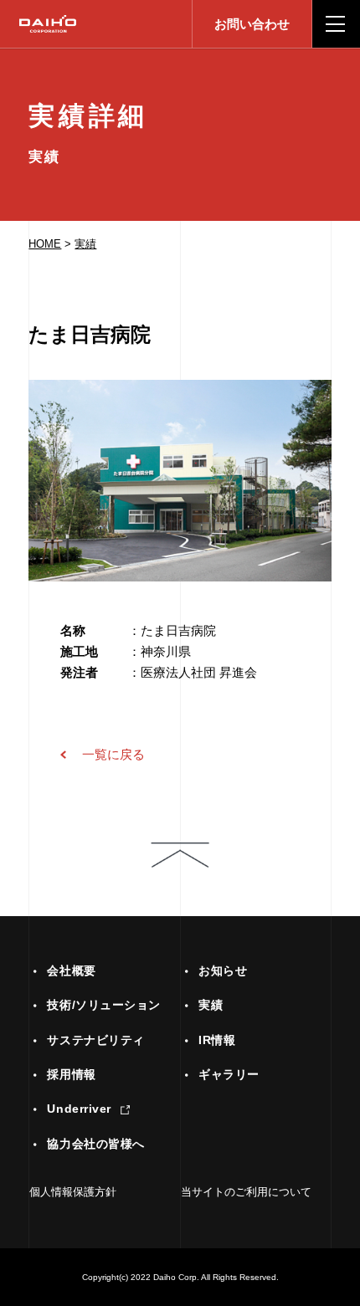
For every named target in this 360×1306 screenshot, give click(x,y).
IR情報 (216, 1040)
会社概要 (71, 971)
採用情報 (71, 1074)
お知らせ (222, 971)
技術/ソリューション (104, 1006)
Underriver (79, 1109)
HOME (44, 244)
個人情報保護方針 (72, 1192)
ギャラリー (229, 1074)
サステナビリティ (95, 1040)
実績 (85, 244)
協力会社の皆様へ (95, 1144)
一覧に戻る (113, 754)
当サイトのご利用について (246, 1192)
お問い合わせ (252, 24)
